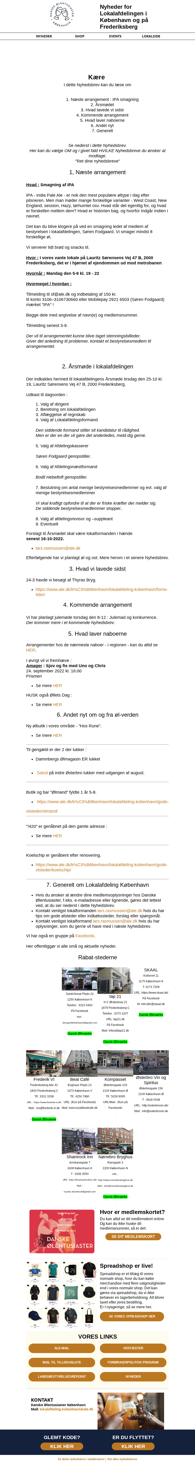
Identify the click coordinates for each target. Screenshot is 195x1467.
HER (30, 650)
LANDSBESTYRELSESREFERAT (62, 1376)
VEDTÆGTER (133, 1348)
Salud (42, 772)
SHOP (79, 36)
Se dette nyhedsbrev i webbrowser (81, 1459)
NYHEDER (44, 36)
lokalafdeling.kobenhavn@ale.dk (66, 1409)
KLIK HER (62, 1446)
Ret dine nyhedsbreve (122, 1459)
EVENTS (115, 36)
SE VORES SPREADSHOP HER (132, 1316)
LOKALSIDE (151, 36)
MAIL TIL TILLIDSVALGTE (62, 1362)
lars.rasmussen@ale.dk (58, 548)
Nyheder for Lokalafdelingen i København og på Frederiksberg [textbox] (124, 17)
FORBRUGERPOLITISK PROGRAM (133, 1362)
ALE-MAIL (61, 1348)
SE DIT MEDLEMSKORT (133, 1237)
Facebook (84, 935)
